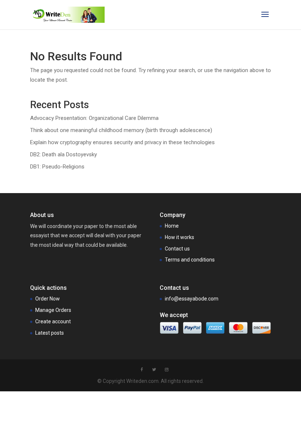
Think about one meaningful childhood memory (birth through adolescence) (121, 130)
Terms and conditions (190, 260)
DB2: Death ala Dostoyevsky (63, 154)
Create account (53, 321)
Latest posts (49, 333)
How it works (179, 237)
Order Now (47, 299)
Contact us (177, 249)
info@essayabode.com (191, 299)
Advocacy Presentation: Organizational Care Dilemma (94, 118)
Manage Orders (53, 310)
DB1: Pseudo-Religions (57, 166)
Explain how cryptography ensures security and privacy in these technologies (122, 142)
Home (172, 226)
